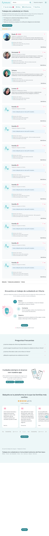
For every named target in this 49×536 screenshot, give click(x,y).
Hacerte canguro (38, 2)
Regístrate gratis (7, 25)
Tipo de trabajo (8, 7)
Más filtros (37, 7)
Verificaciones (27, 7)
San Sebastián (13, 453)
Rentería (35, 453)
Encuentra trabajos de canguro (9, 448)
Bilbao (3, 453)
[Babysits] (6, 2)
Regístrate (24, 325)
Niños (18, 7)
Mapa (25, 529)
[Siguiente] (46, 417)
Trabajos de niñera (21, 448)
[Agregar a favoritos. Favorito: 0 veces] (44, 34)
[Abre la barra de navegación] (46, 2)
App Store (10, 382)
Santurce (26, 453)
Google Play (20, 382)
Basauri (30, 453)
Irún (22, 453)
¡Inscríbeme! (24, 436)
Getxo (18, 453)
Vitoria (7, 453)
